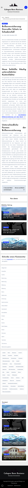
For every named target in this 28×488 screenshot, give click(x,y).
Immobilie (4, 366)
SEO (23, 377)
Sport (3, 336)
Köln (3, 319)
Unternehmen (5, 386)
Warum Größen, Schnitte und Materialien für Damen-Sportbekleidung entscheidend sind (13, 231)
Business (14, 352)
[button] (2, 485)
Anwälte (4, 271)
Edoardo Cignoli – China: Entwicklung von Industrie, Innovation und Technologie (13, 216)
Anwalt (3, 352)
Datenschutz (17, 485)
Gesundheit (4, 305)
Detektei (16, 355)
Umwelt (4, 383)
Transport (18, 380)
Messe (19, 372)
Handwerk (4, 309)
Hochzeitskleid (17, 363)
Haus (11, 363)
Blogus (21, 481)
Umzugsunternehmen (12, 383)
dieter (5, 35)
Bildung (4, 285)
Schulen (4, 333)
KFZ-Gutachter (12, 369)
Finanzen (20, 358)
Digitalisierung (5, 358)
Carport (20, 352)
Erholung (4, 298)
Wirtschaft (4, 388)
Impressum (10, 485)
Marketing (13, 372)
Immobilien (4, 312)
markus (5, 217)
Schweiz (18, 377)
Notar (3, 329)
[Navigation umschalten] (2, 7)
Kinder (3, 316)
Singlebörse (5, 380)
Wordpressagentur (14, 388)
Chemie (4, 355)
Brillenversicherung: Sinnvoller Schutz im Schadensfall (12, 29)
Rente (12, 377)
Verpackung (13, 386)
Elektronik (4, 295)
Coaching (10, 355)
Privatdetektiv (5, 377)
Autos (3, 274)
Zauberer (22, 388)
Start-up (12, 380)
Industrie (4, 369)
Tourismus (4, 343)
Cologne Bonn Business (13, 10)
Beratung (4, 278)
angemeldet (10, 259)
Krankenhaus (20, 369)
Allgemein (4, 23)
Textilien (4, 340)
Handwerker (5, 363)
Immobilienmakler (20, 366)
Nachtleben (4, 326)
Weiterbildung (21, 386)
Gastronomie (5, 302)
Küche (8, 372)
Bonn (3, 292)
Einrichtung (13, 358)
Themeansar (14, 483)
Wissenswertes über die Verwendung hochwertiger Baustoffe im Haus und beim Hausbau (14, 458)
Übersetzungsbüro (6, 347)
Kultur (3, 322)
